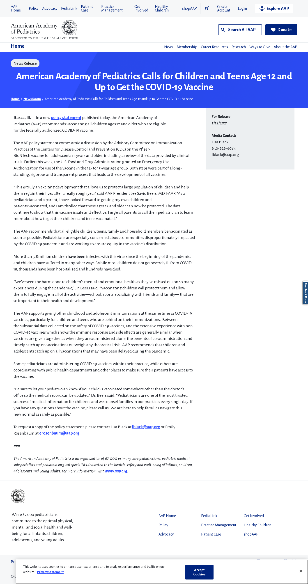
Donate (284, 29)
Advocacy (49, 9)
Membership (187, 47)
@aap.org (70, 433)
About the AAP (285, 47)
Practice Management (112, 8)
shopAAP (189, 9)
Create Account (223, 8)
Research (239, 47)
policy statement (66, 117)
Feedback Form (305, 293)
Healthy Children (162, 8)
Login (242, 9)
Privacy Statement (50, 572)
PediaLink (69, 9)
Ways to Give (259, 47)
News (168, 47)
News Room (32, 99)
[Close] (301, 571)
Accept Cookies (199, 572)
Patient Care (87, 8)
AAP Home (16, 8)
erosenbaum (50, 433)
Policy (34, 9)
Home (18, 46)
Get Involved (141, 8)
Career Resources (214, 47)
